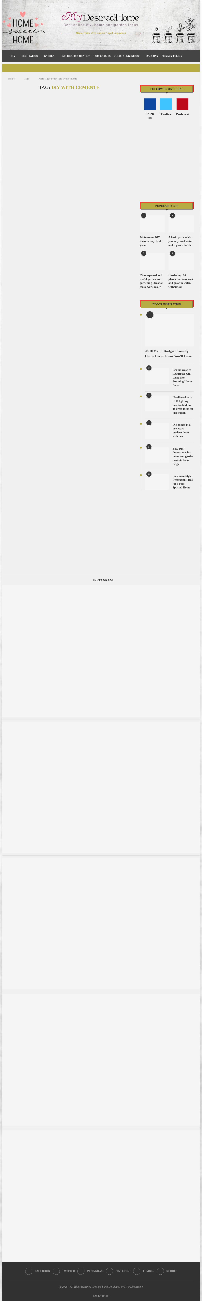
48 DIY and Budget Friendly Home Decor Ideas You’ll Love (168, 353)
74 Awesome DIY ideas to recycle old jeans (151, 241)
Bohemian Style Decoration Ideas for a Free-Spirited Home (183, 482)
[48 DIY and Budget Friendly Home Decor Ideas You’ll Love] (169, 330)
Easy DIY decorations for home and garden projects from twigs (183, 456)
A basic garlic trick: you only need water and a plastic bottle (180, 241)
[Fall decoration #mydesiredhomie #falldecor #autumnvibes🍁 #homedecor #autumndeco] (101, 995)
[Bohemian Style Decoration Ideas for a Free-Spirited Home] (157, 482)
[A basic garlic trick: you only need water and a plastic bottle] (181, 223)
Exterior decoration (75, 56)
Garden (49, 56)
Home (11, 78)
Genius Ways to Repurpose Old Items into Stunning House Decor (182, 378)
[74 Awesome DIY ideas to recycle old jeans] (152, 223)
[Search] (189, 56)
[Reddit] (115, 40)
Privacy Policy (172, 56)
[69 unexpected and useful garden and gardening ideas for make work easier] (152, 261)
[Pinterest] (104, 40)
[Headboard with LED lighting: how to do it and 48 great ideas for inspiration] (157, 403)
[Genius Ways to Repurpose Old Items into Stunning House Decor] (157, 376)
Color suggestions (127, 56)
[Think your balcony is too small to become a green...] (101, 859)
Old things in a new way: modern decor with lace (182, 430)
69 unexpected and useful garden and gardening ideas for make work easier (151, 281)
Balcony (152, 56)
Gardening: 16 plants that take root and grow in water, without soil (180, 281)
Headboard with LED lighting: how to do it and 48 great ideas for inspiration (183, 405)
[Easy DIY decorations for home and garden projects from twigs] (157, 455)
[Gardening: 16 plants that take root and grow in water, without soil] (181, 261)
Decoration (30, 56)
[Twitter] (93, 40)
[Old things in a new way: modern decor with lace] (157, 431)
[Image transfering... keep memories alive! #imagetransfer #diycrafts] (101, 723)
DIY (13, 56)
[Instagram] (98, 40)
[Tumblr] (109, 40)
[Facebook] (87, 40)
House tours (102, 56)
